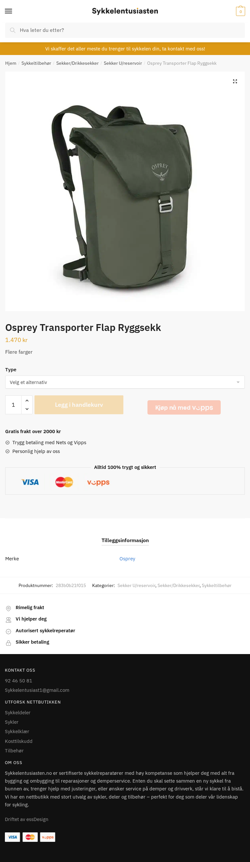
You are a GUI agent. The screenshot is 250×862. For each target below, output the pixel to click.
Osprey (127, 558)
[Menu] (14, 11)
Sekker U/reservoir (123, 63)
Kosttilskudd (19, 741)
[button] (235, 81)
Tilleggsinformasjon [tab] (125, 540)
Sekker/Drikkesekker (77, 63)
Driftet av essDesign (27, 819)
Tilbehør (14, 750)
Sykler (12, 722)
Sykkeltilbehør (36, 63)
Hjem (10, 63)
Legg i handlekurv (79, 404)
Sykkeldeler (18, 712)
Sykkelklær (17, 731)
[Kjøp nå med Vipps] (184, 407)
